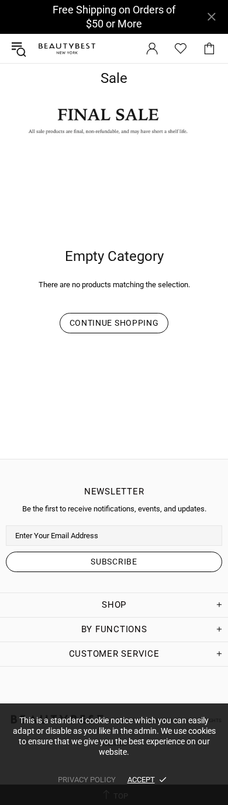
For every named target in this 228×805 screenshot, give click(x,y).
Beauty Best (66, 48)
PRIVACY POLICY (87, 779)
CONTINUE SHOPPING (114, 322)
